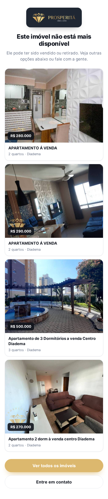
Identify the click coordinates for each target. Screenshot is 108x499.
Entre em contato (54, 482)
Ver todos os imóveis (54, 465)
